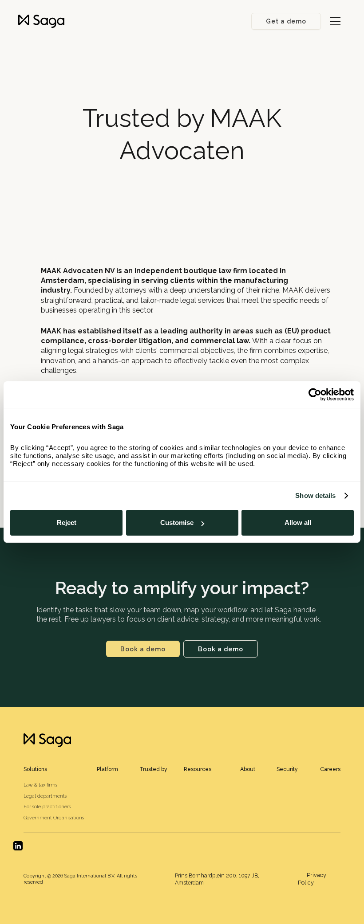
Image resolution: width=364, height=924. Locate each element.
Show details (315, 495)
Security (287, 769)
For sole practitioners (47, 806)
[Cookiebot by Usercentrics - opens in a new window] (315, 394)
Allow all (298, 522)
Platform (107, 769)
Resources (197, 769)
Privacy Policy (312, 879)
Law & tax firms (40, 784)
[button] (335, 21)
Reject (66, 522)
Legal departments (45, 796)
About (247, 769)
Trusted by (153, 769)
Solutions (35, 769)
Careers (330, 769)
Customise (177, 522)
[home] (41, 21)
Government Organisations (54, 817)
